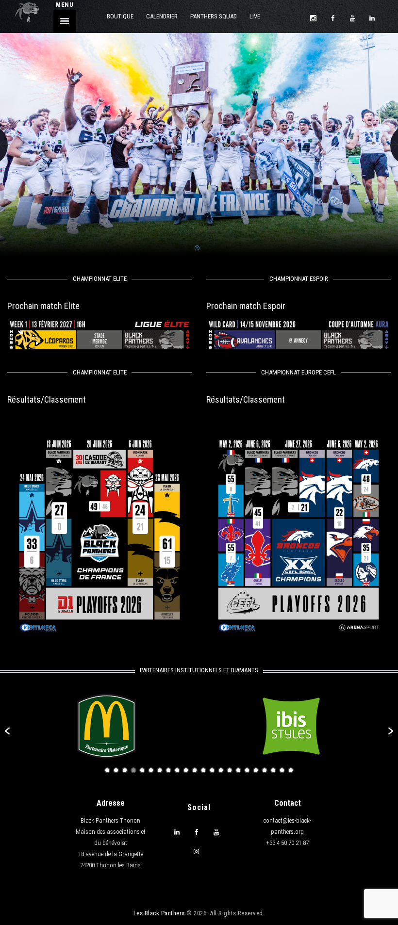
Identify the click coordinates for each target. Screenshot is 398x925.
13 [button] (212, 770)
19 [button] (264, 770)
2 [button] (116, 770)
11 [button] (195, 770)
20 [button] (273, 770)
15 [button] (229, 770)
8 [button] (168, 770)
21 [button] (282, 770)
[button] (7, 731)
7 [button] (160, 770)
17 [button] (247, 770)
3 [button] (125, 770)
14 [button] (221, 770)
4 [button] (133, 770)
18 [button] (256, 770)
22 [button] (291, 770)
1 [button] (107, 770)
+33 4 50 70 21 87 (287, 842)
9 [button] (177, 770)
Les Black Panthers (159, 913)
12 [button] (203, 770)
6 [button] (151, 770)
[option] (107, 726)
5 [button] (142, 770)
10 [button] (186, 770)
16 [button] (238, 770)
